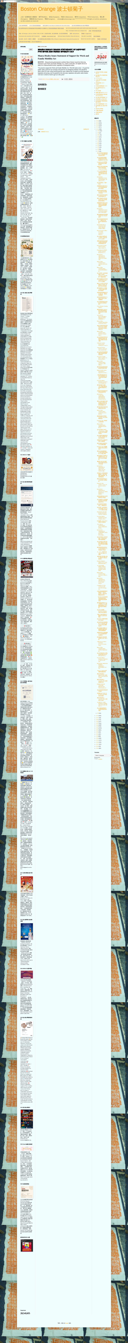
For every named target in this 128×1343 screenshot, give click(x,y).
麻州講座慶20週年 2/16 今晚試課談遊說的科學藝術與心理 (102, 386)
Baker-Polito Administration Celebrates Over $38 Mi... (101, 412)
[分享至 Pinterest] (72, 79)
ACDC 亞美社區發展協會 (35, 25)
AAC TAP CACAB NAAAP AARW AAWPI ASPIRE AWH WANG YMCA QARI (81, 28)
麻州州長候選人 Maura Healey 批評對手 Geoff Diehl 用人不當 (102, 675)
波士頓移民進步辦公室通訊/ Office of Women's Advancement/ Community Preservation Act (58, 39)
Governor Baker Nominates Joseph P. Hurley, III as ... (102, 518)
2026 (97, 121)
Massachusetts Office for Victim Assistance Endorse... (102, 232)
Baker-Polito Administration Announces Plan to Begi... (102, 574)
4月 (98, 147)
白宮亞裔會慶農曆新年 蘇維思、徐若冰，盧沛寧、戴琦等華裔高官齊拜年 (102, 593)
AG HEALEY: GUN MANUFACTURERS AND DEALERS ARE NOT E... (102, 704)
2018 (97, 721)
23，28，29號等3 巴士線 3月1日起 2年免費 (102, 553)
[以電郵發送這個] (65, 79)
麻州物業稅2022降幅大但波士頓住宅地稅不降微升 (102, 289)
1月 (98, 713)
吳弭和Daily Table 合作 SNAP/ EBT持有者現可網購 (102, 694)
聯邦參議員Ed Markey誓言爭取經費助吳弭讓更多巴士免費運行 (102, 311)
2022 (97, 129)
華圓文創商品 (99, 112)
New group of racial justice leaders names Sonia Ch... (102, 247)
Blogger (67, 1323)
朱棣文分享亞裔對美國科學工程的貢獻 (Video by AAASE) (102, 168)
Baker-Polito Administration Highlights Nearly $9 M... (101, 425)
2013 (97, 732)
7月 (98, 141)
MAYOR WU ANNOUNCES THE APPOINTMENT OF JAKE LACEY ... (102, 178)
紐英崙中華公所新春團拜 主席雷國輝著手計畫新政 (102, 634)
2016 (97, 726)
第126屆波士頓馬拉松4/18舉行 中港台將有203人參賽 (102, 238)
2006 (97, 746)
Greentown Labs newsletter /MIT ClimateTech (29, 36)
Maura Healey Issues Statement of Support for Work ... (102, 371)
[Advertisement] (26, 1281)
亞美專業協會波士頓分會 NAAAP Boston (101, 95)
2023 (97, 127)
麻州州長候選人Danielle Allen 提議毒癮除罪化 (102, 681)
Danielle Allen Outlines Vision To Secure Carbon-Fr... (102, 485)
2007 (97, 744)
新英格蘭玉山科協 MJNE (101, 99)
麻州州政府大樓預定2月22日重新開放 (102, 444)
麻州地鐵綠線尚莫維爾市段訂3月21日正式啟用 (102, 216)
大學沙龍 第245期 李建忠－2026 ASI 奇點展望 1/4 (30, 41)
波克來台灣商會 (99, 108)
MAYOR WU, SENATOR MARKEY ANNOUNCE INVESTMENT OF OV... (102, 666)
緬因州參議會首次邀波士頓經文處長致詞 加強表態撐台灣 (102, 242)
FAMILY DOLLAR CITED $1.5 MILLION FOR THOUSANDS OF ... (102, 686)
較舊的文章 (86, 129)
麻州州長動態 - (97, 36)
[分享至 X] (68, 79)
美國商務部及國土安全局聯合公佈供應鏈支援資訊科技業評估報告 (102, 204)
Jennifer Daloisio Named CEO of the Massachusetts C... (102, 562)
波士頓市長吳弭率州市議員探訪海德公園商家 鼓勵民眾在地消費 (102, 339)
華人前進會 (98, 90)
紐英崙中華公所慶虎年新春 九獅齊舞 (102, 440)
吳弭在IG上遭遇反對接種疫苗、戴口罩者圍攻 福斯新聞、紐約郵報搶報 (102, 474)
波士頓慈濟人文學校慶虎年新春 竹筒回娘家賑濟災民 (102, 501)
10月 (98, 135)
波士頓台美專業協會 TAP (101, 97)
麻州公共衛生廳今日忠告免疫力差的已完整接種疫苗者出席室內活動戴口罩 (102, 403)
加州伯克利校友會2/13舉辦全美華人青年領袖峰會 (102, 298)
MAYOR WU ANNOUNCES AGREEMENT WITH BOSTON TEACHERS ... (102, 532)
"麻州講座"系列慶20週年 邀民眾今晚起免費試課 (102, 558)
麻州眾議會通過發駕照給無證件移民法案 (102, 367)
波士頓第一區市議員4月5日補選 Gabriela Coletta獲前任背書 (102, 509)
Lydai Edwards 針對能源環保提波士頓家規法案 (102, 163)
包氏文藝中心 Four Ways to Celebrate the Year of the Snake (56, 25)
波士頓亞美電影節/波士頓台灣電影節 (80, 25)
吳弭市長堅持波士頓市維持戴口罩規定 (102, 497)
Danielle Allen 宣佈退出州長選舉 (102, 421)
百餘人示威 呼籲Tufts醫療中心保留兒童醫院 (102, 616)
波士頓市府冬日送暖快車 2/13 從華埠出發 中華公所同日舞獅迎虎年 (102, 624)
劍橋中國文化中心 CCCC (102, 92)
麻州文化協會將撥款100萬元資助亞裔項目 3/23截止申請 (102, 452)
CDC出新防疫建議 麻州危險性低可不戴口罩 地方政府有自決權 (102, 173)
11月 (98, 133)
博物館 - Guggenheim (86, 33)
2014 (97, 730)
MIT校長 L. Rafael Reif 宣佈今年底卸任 (102, 521)
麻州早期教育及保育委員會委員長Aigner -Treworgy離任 (102, 280)
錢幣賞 (97, 114)
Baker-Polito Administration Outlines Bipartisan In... (102, 649)
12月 (98, 130)
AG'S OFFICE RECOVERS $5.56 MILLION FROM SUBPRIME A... (101, 317)
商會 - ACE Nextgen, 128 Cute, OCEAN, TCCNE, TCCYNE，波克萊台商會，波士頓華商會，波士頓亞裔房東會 (43, 33)
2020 (97, 717)
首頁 (64, 129)
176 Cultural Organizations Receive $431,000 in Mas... (102, 526)
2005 (97, 748)
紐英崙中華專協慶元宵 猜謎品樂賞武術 (102, 391)
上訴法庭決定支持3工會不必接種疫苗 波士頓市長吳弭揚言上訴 (102, 376)
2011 (97, 736)
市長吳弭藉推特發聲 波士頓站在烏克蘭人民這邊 (102, 192)
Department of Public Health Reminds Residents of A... (102, 251)
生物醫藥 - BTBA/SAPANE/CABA (49, 36)
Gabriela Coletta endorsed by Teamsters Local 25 (102, 344)
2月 (98, 151)
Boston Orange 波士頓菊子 (51, 9)
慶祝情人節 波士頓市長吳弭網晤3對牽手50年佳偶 (102, 463)
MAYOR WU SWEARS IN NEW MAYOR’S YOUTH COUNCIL (102, 513)
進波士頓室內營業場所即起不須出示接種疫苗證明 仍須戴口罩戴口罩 (102, 327)
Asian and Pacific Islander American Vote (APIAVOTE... (102, 349)
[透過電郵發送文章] (62, 79)
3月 (98, 149)
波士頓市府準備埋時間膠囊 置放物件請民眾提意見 (102, 353)
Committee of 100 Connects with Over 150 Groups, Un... (102, 587)
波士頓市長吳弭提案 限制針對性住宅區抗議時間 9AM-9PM (102, 159)
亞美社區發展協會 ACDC (101, 86)
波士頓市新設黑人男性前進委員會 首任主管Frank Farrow (102, 654)
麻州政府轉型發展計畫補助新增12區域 (102, 407)
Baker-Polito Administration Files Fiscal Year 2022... (102, 322)
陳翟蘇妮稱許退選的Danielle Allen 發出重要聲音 (102, 417)
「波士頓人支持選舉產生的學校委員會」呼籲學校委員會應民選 (102, 598)
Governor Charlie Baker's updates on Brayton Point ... (102, 358)
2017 (97, 724)
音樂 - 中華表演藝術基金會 (95, 30)
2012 (97, 734)
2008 (97, 742)
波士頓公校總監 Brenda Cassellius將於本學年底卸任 (102, 611)
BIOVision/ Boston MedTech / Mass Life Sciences (68, 36)
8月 (98, 139)
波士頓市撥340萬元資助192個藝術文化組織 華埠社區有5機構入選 (102, 543)
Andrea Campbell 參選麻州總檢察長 (102, 671)
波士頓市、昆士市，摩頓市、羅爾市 (27, 39)
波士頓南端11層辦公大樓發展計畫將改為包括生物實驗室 (102, 629)
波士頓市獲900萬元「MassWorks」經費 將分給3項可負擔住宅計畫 (102, 431)
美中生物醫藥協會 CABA (101, 104)
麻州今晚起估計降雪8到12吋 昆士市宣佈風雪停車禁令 (102, 199)
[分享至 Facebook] (70, 79)
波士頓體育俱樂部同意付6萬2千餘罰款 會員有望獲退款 (102, 437)
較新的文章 (41, 129)
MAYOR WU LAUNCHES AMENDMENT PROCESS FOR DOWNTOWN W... (101, 397)
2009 (97, 740)
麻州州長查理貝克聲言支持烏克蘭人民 (102, 195)
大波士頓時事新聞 (23, 25)
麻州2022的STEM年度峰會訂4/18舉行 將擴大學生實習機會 (102, 285)
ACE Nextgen (99, 78)
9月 (98, 137)
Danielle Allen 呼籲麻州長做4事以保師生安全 (102, 448)
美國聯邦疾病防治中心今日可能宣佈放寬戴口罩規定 (102, 187)
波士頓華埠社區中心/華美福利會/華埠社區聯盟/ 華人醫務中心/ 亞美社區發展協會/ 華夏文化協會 (41, 28)
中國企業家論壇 (99, 110)
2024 (97, 125)
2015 (97, 728)
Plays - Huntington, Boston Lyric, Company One (76, 30)
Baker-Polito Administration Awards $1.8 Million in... (102, 269)
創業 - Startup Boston (74, 33)
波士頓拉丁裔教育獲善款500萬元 (102, 619)
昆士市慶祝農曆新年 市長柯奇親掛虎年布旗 (102, 709)
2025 (97, 123)
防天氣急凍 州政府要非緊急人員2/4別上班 (102, 638)
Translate (100, 759)
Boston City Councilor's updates (88, 38)
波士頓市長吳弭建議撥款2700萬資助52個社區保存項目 (102, 154)
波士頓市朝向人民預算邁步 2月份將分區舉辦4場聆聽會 (102, 538)
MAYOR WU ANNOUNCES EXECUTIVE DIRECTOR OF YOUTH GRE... (101, 468)
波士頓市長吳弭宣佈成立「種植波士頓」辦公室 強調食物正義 (102, 220)
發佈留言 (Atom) (45, 131)
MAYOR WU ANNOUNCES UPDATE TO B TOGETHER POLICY (101, 581)
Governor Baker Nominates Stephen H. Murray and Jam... (102, 659)
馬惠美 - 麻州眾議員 (102, 39)
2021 (97, 715)
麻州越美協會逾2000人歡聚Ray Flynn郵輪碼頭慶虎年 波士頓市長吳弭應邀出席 (102, 605)
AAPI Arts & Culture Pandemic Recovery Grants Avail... (101, 643)
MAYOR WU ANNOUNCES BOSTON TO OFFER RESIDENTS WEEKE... (102, 492)
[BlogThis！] (67, 79)
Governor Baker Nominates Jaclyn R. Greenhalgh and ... (102, 382)
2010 (97, 738)
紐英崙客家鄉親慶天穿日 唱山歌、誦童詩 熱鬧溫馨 (102, 294)
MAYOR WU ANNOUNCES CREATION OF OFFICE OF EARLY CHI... (102, 257)
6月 (98, 143)
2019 (97, 719)
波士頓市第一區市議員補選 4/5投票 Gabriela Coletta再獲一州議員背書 (102, 275)
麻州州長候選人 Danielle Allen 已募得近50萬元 (102, 699)
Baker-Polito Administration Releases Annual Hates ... (101, 333)
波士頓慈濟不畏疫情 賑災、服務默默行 (102, 504)
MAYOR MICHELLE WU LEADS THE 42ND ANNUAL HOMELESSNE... (101, 226)
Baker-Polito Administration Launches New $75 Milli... (102, 263)
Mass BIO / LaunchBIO (86, 36)
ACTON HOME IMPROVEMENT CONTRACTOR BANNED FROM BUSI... (101, 568)
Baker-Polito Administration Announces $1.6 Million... (101, 363)
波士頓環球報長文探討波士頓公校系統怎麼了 (102, 303)
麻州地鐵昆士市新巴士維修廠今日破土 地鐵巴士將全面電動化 (102, 457)
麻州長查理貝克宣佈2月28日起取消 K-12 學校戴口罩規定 (102, 549)
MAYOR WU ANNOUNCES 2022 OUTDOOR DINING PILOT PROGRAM (102, 210)
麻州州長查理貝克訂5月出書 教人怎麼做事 (102, 480)
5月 (98, 145)
